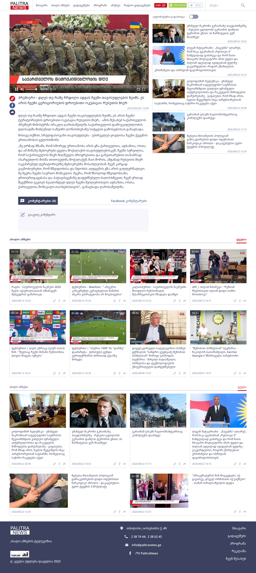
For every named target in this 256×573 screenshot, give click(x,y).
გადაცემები (81, 5)
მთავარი (42, 5)
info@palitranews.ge (146, 545)
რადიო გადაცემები (137, 5)
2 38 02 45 (155, 536)
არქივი (115, 5)
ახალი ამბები (60, 5)
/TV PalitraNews (146, 553)
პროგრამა (100, 5)
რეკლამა (239, 551)
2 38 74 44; (138, 536)
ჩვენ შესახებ (236, 558)
